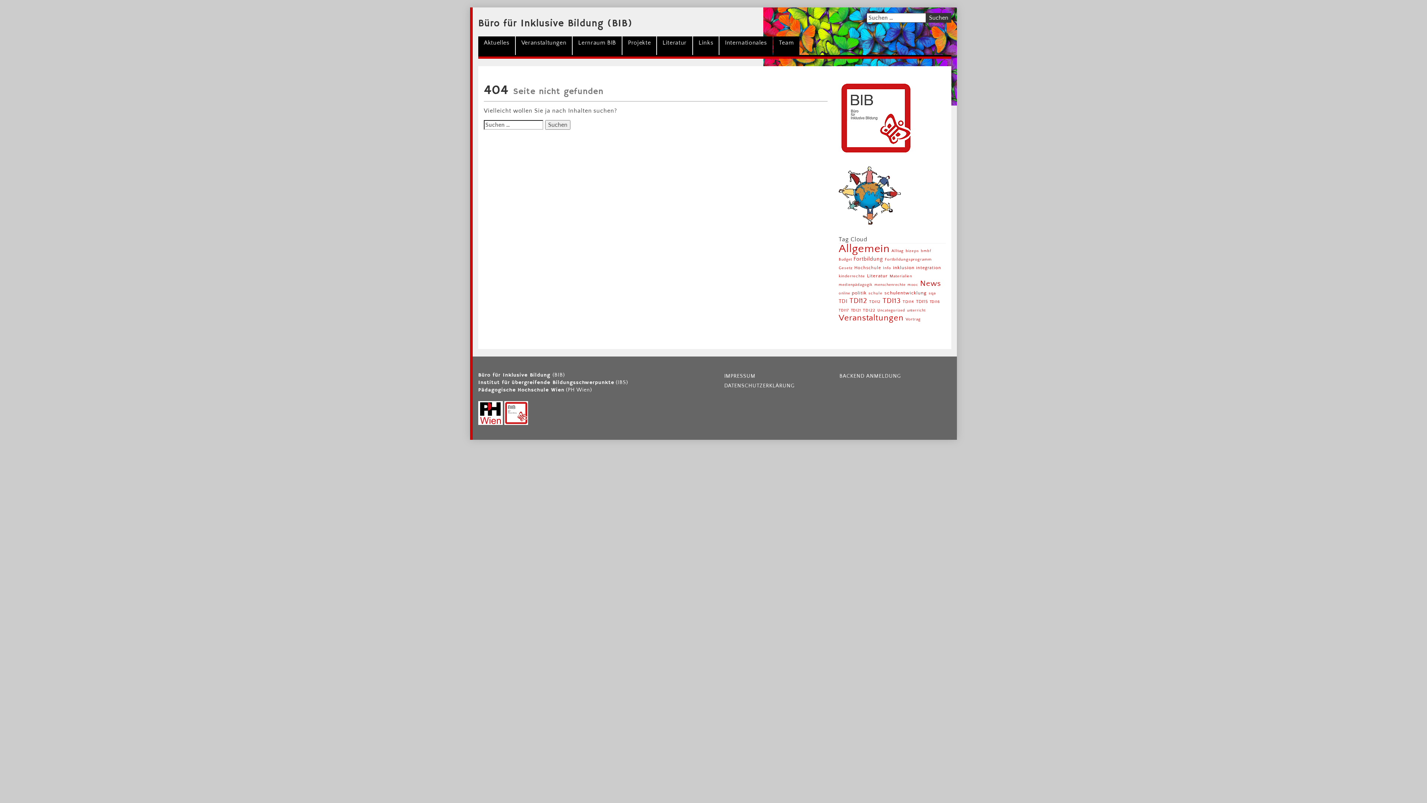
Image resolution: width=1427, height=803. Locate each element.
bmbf (926, 251)
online (844, 293)
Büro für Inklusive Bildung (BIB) (555, 24)
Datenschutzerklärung (759, 386)
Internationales (746, 42)
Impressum (740, 376)
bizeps (912, 251)
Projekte (639, 42)
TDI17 (844, 311)
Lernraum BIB (597, 42)
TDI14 (908, 302)
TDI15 (922, 301)
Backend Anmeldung (869, 376)
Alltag (898, 251)
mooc (913, 285)
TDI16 (935, 302)
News (930, 283)
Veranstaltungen (544, 42)
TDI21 (856, 311)
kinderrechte (852, 276)
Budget (845, 260)
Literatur (675, 42)
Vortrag (913, 319)
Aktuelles (496, 42)
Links (706, 42)
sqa (932, 293)
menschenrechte (889, 285)
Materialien (901, 276)
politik (859, 293)
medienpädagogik (856, 285)
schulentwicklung (905, 293)
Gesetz (846, 268)
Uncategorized (891, 311)
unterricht (916, 311)
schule (875, 293)
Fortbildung (868, 259)
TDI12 (859, 301)
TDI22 (869, 310)
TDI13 (892, 301)
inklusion (904, 267)
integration (928, 267)
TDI (843, 301)
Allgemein (864, 249)
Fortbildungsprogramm (908, 259)
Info (887, 268)
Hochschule (867, 267)
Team (786, 42)
